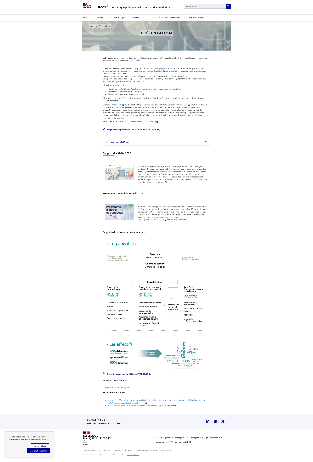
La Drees (86, 17)
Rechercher (228, 6)
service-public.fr (182, 442)
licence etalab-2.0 (133, 455)
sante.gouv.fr (180, 437)
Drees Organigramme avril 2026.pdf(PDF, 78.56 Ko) (128, 374)
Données (151, 17)
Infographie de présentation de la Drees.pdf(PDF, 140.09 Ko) (133, 129)
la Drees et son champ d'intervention (139, 121)
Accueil (92, 26)
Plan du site (128, 450)
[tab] (156, 141)
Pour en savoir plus (156, 182)
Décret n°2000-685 (113, 104)
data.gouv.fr (196, 437)
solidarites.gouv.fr (163, 437)
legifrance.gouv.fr (163, 442)
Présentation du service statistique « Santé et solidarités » (133, 405)
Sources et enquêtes (118, 17)
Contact (107, 450)
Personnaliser (40, 445)
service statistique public (157, 68)
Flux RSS (154, 450)
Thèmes (100, 17)
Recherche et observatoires (170, 17)
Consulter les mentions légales (116, 387)
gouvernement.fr (213, 437)
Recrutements (166, 450)
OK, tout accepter (38, 450)
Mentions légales (142, 450)
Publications (136, 17)
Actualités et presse (197, 17)
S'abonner (117, 450)
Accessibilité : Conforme (91, 450)
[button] (156, 141)
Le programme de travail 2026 (151, 219)
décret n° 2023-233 (179, 104)
